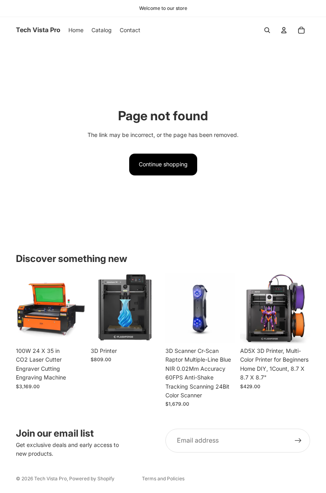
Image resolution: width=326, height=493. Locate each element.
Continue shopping (163, 164)
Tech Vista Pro (50, 478)
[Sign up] (298, 440)
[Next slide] (77, 308)
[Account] (284, 30)
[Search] (267, 30)
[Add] (73, 331)
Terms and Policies (163, 478)
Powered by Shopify (91, 478)
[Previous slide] (24, 308)
